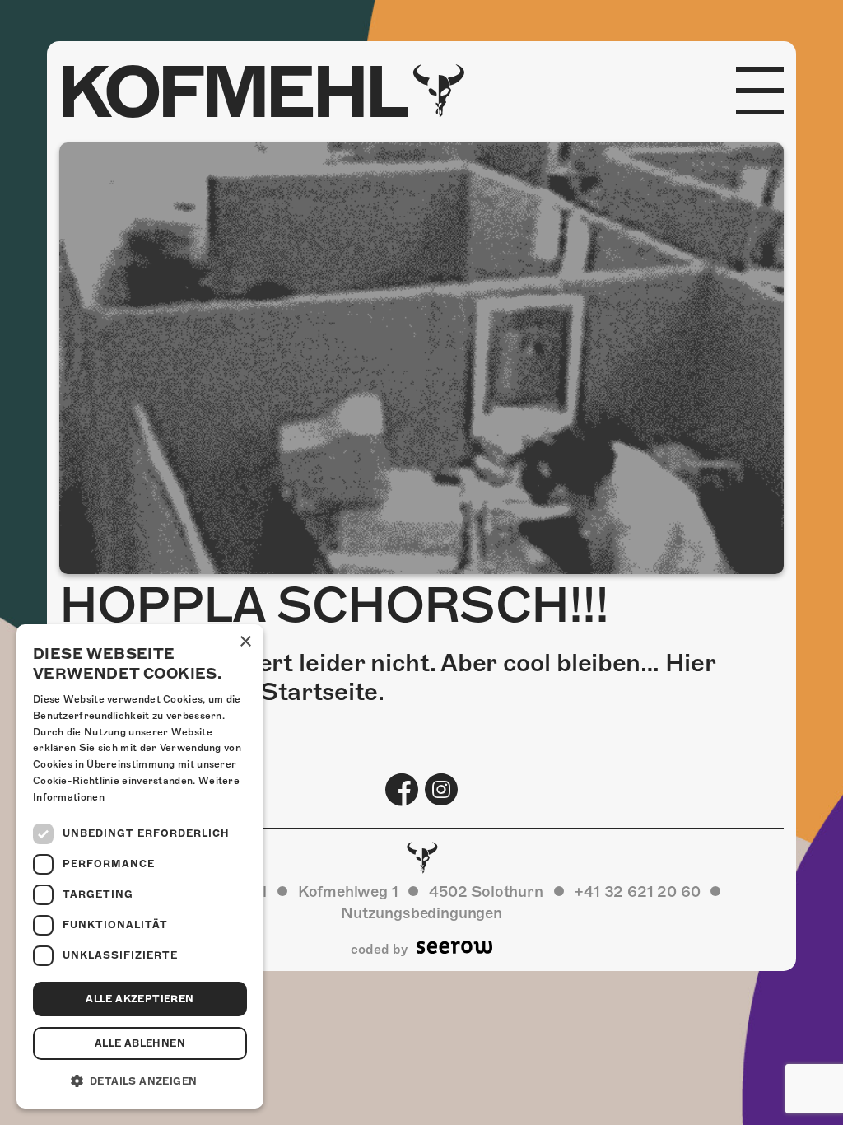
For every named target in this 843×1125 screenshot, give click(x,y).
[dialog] (139, 866)
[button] (140, 1081)
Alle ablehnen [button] (140, 1043)
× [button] (245, 642)
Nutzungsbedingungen (421, 912)
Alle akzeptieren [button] (139, 999)
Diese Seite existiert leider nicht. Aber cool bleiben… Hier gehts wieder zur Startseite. (387, 677)
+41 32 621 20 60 (637, 891)
